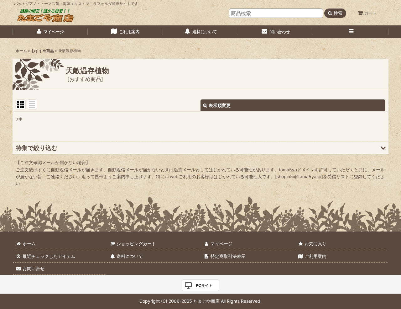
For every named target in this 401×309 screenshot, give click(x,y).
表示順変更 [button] (220, 105)
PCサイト (204, 285)
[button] (350, 31)
